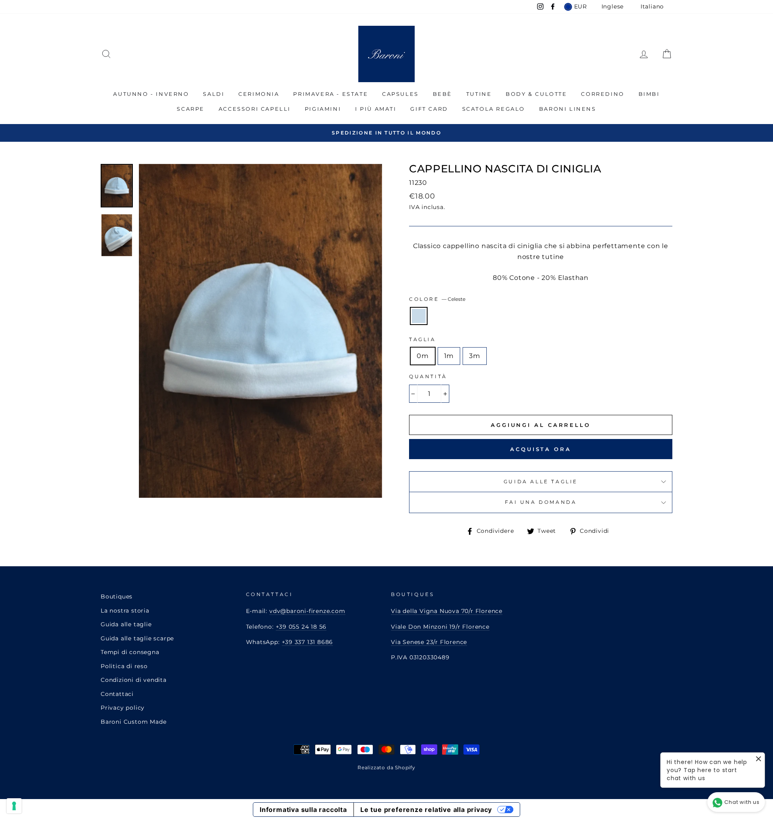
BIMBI (649, 94)
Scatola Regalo (493, 109)
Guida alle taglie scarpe (137, 638)
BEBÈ (442, 94)
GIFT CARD (429, 109)
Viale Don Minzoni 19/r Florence (440, 626)
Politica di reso (124, 666)
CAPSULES (400, 94)
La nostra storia (125, 610)
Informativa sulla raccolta (303, 810)
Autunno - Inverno (151, 94)
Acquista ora (540, 449)
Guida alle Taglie (541, 481)
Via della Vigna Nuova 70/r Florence (446, 611)
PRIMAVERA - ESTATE (330, 94)
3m (474, 356)
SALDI (213, 94)
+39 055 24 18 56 (301, 626)
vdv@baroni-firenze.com (307, 611)
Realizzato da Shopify (386, 767)
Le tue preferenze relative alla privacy (426, 810)
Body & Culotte (536, 94)
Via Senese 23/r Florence (429, 642)
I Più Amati (376, 109)
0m (423, 356)
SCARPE (191, 109)
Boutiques (116, 596)
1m (449, 356)
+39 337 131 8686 (307, 642)
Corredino (602, 94)
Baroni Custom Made (133, 722)
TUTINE (479, 94)
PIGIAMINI (323, 109)
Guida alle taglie (126, 624)
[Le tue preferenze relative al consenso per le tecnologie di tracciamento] (14, 806)
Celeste (419, 316)
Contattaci (117, 694)
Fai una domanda (541, 502)
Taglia (422, 339)
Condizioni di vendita (134, 680)
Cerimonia (258, 94)
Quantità (428, 376)
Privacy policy (123, 707)
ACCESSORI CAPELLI (255, 109)
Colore (437, 299)
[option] (386, 132)
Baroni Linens (567, 109)
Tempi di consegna (130, 652)
